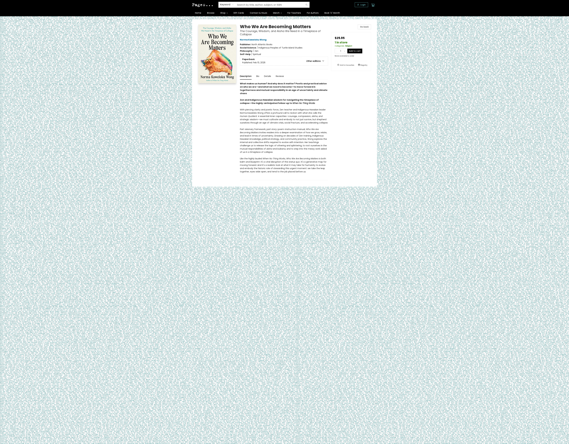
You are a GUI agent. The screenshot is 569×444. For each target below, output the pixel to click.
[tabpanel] (284, 131)
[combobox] (226, 4)
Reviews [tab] (280, 76)
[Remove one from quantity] (337, 51)
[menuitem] (198, 12)
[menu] (284, 12)
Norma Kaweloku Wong (253, 39)
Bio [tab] (257, 76)
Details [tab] (267, 76)
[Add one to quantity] (344, 51)
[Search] (307, 5)
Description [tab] (246, 76)
